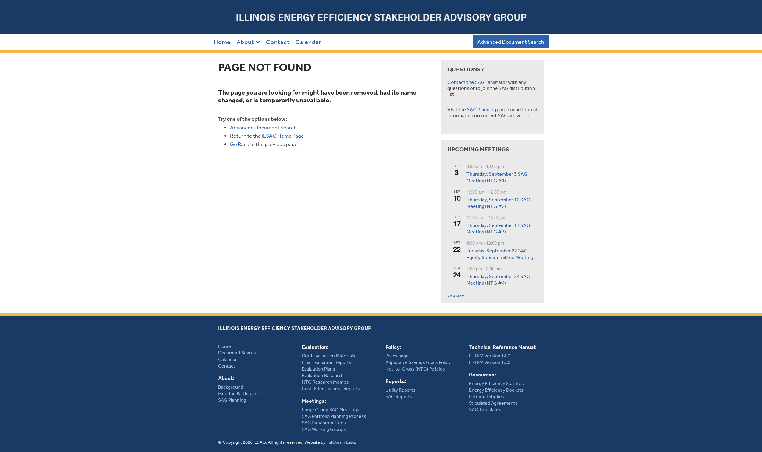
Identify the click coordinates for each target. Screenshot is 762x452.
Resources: (482, 374)
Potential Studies (486, 396)
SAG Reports (398, 396)
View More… (458, 296)
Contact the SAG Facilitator (477, 82)
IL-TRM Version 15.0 (489, 362)
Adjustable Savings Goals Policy (418, 362)
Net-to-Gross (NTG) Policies (415, 369)
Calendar (308, 41)
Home (222, 41)
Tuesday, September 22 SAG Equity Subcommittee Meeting (499, 253)
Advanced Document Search (510, 41)
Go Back (239, 144)
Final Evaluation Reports (326, 362)
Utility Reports (400, 390)
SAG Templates (485, 409)
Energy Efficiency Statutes (496, 383)
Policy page (397, 356)
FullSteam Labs (341, 442)
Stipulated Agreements (493, 403)
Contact (278, 41)
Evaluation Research (323, 375)
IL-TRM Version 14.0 (489, 356)
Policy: (393, 346)
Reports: (395, 381)
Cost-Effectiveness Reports (331, 388)
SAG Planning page (487, 109)
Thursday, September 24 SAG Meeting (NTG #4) (498, 279)
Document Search (237, 353)
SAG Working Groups (324, 429)
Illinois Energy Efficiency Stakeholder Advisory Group (381, 17)
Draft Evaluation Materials (328, 356)
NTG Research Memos (325, 382)
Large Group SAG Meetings (330, 409)
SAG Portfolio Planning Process (334, 416)
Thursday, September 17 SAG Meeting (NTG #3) (498, 228)
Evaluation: (315, 346)
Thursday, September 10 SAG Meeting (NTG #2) (498, 202)
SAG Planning (232, 400)
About (245, 41)
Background (230, 387)
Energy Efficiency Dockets (496, 390)
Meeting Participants (240, 393)
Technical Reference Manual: (503, 346)
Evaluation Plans (318, 369)
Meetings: (314, 400)
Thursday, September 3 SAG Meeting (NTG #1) (496, 177)
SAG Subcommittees (324, 423)
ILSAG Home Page (283, 135)
